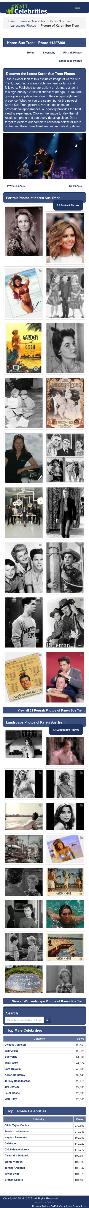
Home (31, 52)
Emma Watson (13, 1162)
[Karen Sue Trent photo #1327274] (65, 293)
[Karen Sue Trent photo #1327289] (65, 622)
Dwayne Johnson (15, 1044)
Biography (49, 52)
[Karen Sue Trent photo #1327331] (24, 231)
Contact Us (79, 1206)
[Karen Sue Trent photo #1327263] (65, 979)
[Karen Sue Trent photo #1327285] (65, 238)
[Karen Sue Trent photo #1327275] (24, 402)
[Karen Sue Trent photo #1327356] (65, 849)
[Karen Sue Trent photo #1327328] (24, 567)
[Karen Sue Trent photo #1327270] (65, 783)
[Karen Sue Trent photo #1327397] (24, 512)
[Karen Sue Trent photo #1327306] (24, 947)
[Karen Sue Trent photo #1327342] (65, 881)
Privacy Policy (40, 1206)
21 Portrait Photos (68, 205)
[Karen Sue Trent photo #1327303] (24, 622)
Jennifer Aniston (15, 1168)
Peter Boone (12, 1093)
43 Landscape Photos (66, 730)
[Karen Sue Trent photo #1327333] (24, 347)
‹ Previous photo (15, 186)
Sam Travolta (13, 1069)
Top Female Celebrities (26, 1110)
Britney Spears (14, 1180)
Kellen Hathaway (15, 1075)
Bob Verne (11, 1056)
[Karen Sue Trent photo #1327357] (24, 457)
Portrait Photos (72, 52)
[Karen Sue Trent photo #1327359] (24, 816)
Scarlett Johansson (17, 1131)
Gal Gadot (11, 1143)
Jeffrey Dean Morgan (17, 1081)
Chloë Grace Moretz (17, 1149)
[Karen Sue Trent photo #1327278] (65, 751)
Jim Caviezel (12, 1087)
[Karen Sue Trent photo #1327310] (65, 512)
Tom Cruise (12, 1050)
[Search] (47, 1020)
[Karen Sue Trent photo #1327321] (65, 457)
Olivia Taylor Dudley (17, 1125)
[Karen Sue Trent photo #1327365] (24, 293)
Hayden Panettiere (16, 1137)
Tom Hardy (11, 1063)
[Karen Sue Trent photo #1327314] (24, 849)
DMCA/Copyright (61, 1206)
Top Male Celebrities (24, 1030)
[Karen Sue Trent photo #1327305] (24, 979)
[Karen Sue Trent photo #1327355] (24, 677)
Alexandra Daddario (17, 1155)
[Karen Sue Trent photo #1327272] (65, 816)
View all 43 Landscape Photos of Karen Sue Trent (48, 1001)
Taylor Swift (12, 1174)
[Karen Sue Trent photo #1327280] (24, 744)
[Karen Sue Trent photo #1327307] (24, 914)
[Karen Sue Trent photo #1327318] (65, 567)
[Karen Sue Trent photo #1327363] (65, 914)
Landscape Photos (70, 61)
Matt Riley (11, 1099)
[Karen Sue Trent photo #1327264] (24, 881)
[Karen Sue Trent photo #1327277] (24, 783)
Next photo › (76, 186)
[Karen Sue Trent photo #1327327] (65, 677)
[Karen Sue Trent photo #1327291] (65, 347)
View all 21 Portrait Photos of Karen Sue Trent (51, 710)
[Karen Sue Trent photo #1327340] (65, 402)
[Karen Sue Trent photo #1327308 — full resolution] (44, 156)
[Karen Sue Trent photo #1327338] (65, 947)
